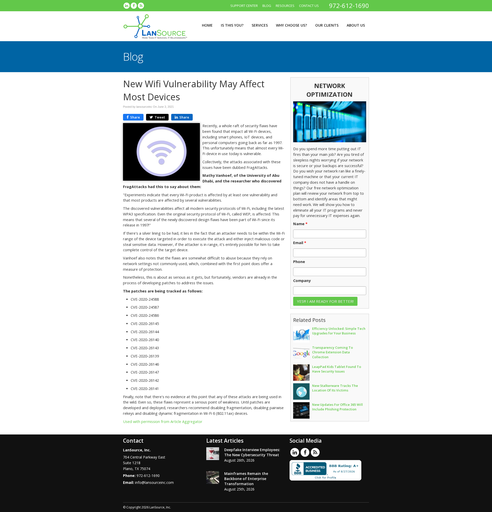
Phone (299, 261)
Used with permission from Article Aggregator (162, 421)
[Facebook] (133, 5)
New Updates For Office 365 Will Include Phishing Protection (337, 406)
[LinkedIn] (126, 5)
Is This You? (232, 25)
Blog (266, 5)
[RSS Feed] (141, 5)
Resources (285, 5)
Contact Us (309, 5)
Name (300, 224)
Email (299, 243)
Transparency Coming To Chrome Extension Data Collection (332, 352)
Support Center (244, 5)
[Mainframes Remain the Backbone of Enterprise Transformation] (212, 477)
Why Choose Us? (291, 25)
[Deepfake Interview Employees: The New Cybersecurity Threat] (212, 453)
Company (302, 280)
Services (260, 25)
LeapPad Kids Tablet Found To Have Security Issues (336, 369)
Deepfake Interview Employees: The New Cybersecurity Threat (252, 452)
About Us (356, 25)
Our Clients (327, 25)
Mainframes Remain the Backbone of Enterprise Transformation (246, 478)
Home (207, 25)
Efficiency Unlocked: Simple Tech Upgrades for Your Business (338, 330)
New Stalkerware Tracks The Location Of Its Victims (335, 388)
